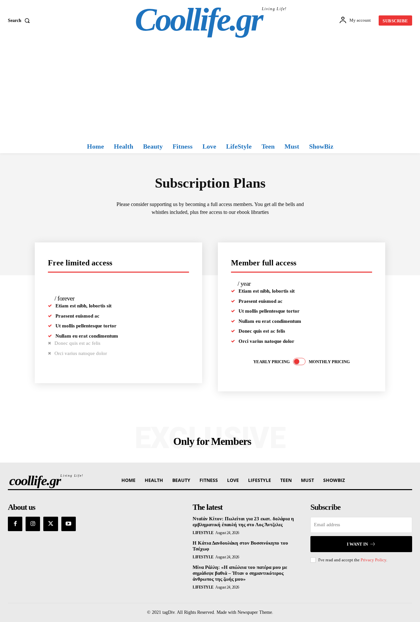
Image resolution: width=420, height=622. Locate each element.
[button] (20, 21)
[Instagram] (33, 524)
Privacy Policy (373, 559)
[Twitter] (50, 524)
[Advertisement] (210, 90)
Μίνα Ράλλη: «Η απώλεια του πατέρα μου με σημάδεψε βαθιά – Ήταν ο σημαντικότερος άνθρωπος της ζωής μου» (240, 573)
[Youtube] (68, 524)
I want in (357, 544)
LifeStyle (203, 532)
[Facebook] (15, 524)
